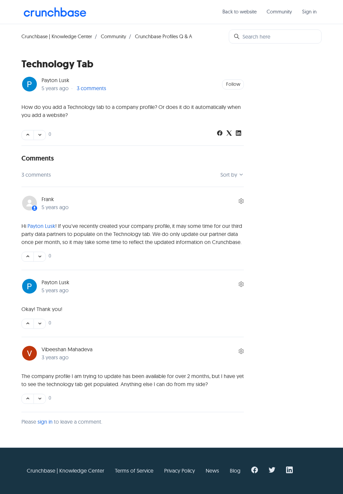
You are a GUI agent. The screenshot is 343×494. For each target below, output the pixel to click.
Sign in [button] (309, 11)
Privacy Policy (179, 470)
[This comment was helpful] (27, 257)
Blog (235, 470)
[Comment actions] (241, 201)
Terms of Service (134, 470)
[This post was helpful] (27, 135)
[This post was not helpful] (39, 135)
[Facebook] (219, 133)
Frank (48, 199)
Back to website (239, 11)
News (212, 470)
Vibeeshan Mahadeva (67, 349)
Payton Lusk (55, 80)
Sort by (229, 174)
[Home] (54, 12)
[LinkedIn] (238, 133)
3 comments (91, 88)
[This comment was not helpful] (39, 257)
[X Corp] (229, 133)
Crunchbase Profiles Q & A (163, 36)
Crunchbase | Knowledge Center (56, 36)
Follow (233, 84)
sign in (45, 421)
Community (279, 11)
